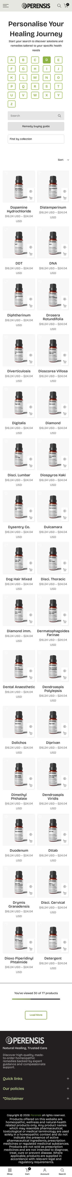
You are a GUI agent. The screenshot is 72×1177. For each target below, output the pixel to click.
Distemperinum (53, 207)
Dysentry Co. (19, 527)
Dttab (53, 850)
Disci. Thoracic (53, 579)
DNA (53, 263)
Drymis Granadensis (19, 904)
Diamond (53, 423)
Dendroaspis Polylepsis (53, 689)
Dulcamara (53, 527)
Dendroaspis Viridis (53, 797)
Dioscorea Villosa (53, 371)
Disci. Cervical (53, 902)
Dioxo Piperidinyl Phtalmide (19, 960)
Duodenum (19, 850)
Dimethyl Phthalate (19, 797)
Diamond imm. (19, 631)
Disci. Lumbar (19, 475)
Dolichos (19, 743)
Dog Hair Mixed (19, 579)
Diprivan (53, 743)
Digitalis (19, 423)
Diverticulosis (19, 371)
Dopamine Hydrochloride (19, 209)
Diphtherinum (19, 315)
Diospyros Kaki (53, 475)
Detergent (53, 958)
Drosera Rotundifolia (53, 317)
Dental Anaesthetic (19, 687)
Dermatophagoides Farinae (53, 633)
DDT (19, 263)
